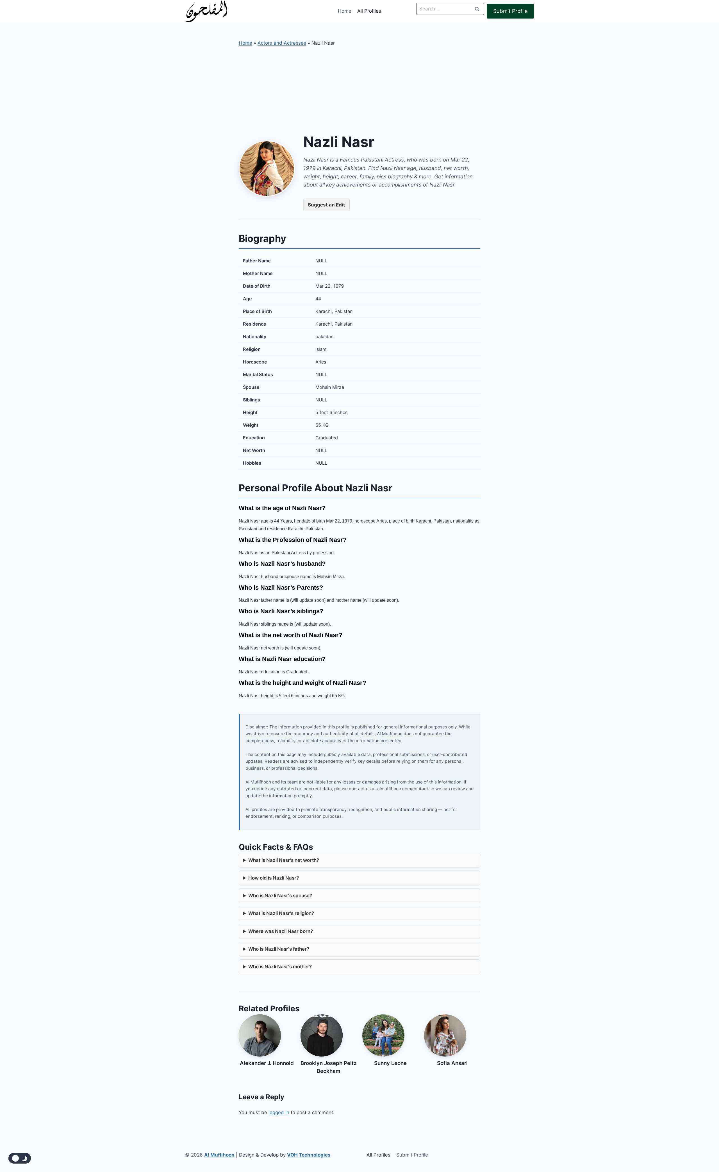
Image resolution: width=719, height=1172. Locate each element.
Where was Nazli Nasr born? (280, 931)
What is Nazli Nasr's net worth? (283, 860)
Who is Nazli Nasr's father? (278, 949)
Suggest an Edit (326, 205)
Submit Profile (510, 11)
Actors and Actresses (282, 43)
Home (344, 11)
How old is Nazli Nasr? (273, 878)
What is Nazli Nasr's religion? (281, 913)
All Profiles (369, 11)
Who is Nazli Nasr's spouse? (280, 895)
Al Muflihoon (219, 1155)
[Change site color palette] (19, 1158)
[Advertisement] (359, 89)
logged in (279, 1112)
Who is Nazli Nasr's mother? (280, 966)
